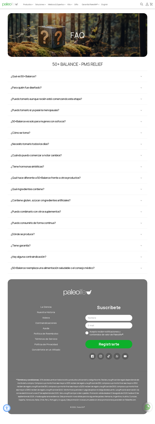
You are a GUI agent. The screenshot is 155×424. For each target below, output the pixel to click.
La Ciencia (46, 306)
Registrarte (109, 344)
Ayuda (46, 328)
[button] (28, 5)
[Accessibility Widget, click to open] (7, 408)
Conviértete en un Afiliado (46, 349)
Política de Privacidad (46, 344)
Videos (46, 317)
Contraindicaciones (46, 323)
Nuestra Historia (46, 312)
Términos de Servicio (46, 338)
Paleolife (80, 407)
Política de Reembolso (46, 333)
